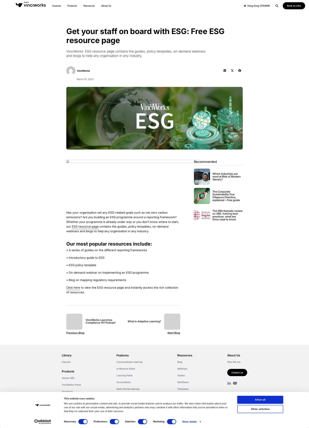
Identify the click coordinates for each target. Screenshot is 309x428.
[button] (225, 70)
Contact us (237, 372)
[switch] (114, 421)
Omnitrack (67, 391)
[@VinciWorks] (235, 383)
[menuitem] (56, 6)
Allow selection (260, 409)
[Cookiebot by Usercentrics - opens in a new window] (43, 421)
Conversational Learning (130, 362)
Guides (181, 375)
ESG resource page (85, 226)
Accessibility (124, 382)
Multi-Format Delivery (128, 389)
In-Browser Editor (126, 368)
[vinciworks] (229, 383)
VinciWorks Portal (71, 384)
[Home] (31, 6)
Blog (179, 362)
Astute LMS (68, 378)
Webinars (182, 368)
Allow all (260, 399)
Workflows (183, 382)
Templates (183, 389)
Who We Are (233, 362)
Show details (189, 421)
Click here (73, 287)
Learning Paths (125, 375)
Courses (66, 362)
